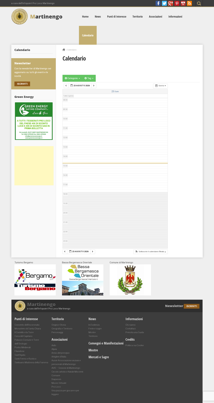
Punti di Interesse (116, 16)
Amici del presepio (61, 353)
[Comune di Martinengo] (130, 294)
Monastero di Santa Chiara (28, 328)
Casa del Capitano (23, 336)
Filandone (19, 351)
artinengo (46, 16)
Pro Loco (56, 387)
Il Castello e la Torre (24, 332)
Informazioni (175, 16)
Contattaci (130, 328)
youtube (183, 3)
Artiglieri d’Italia (59, 356)
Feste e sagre (95, 328)
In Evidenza (94, 325)
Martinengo (41, 304)
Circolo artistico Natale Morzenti (67, 372)
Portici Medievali (23, 347)
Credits (130, 339)
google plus (170, 3)
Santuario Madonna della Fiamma (31, 362)
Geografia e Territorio (62, 328)
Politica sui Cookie (134, 345)
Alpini (54, 349)
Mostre (92, 332)
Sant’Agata (20, 355)
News (98, 16)
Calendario (88, 35)
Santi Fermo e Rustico (25, 359)
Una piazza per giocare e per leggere (65, 392)
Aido (54, 345)
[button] (150, 252)
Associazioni (155, 16)
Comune (56, 375)
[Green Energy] (33, 121)
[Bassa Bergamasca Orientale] (82, 294)
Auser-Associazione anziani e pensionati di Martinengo (66, 362)
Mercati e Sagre (99, 357)
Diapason (56, 379)
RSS (189, 3)
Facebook (158, 3)
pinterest (176, 3)
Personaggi (57, 332)
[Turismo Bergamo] (35, 294)
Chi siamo (130, 325)
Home (85, 16)
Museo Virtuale (59, 383)
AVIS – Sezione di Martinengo (66, 368)
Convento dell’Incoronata (27, 325)
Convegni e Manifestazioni (106, 343)
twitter (164, 3)
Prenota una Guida (134, 332)
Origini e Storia (59, 325)
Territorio (138, 16)
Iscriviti (22, 83)
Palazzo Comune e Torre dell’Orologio (27, 342)
